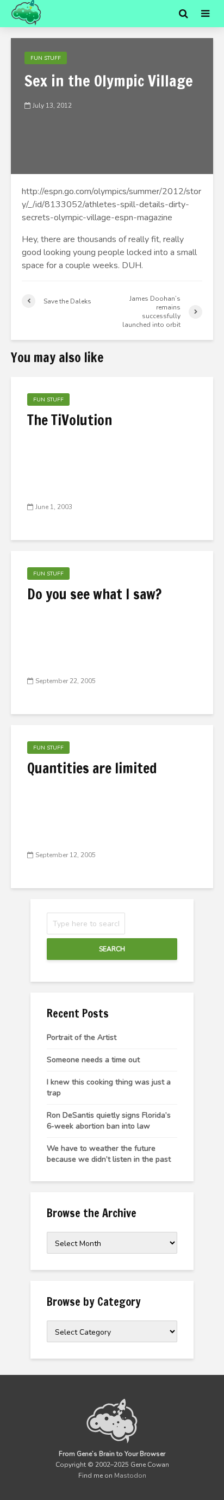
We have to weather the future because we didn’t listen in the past (109, 1153)
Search (112, 949)
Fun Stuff (45, 58)
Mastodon (130, 1475)
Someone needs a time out (93, 1060)
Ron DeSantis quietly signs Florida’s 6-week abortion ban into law (109, 1120)
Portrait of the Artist (81, 1037)
